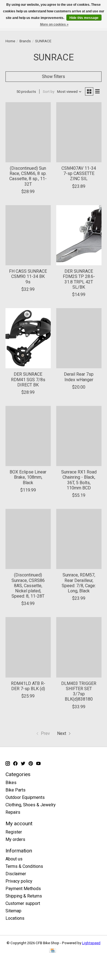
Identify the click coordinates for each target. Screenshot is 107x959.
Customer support (22, 903)
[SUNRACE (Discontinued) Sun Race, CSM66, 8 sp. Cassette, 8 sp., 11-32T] (28, 132)
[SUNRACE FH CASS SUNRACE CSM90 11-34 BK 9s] (28, 235)
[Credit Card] (52, 951)
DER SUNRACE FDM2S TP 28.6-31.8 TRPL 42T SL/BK (79, 279)
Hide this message (83, 18)
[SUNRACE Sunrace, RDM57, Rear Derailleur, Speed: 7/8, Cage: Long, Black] (79, 539)
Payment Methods (23, 888)
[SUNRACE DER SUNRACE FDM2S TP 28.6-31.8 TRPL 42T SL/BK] (79, 235)
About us (13, 859)
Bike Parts (15, 790)
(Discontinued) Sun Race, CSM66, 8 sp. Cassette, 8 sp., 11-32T (28, 176)
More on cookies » (54, 24)
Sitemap (13, 910)
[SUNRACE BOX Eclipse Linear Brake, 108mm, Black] (28, 436)
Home (10, 41)
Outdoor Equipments (25, 797)
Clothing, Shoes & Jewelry (30, 804)
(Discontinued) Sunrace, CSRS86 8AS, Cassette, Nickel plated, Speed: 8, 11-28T (28, 585)
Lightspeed (91, 943)
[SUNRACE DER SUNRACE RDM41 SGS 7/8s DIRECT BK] (28, 338)
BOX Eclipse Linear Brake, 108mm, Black (28, 477)
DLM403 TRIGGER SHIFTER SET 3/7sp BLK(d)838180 (78, 691)
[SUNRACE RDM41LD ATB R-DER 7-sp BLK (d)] (28, 647)
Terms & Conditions (24, 866)
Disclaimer (15, 873)
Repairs (12, 812)
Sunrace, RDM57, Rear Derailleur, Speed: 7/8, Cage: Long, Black (79, 582)
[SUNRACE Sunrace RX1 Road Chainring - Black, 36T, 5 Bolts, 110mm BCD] (79, 436)
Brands (25, 41)
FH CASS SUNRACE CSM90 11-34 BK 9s (28, 276)
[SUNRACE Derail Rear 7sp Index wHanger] (79, 338)
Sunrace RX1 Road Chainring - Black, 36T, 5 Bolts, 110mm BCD (79, 479)
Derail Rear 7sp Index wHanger (79, 377)
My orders (15, 839)
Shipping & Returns (23, 896)
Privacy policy (18, 881)
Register (13, 832)
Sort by (48, 92)
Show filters (53, 76)
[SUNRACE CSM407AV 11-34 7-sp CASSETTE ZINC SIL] (79, 132)
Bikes (10, 782)
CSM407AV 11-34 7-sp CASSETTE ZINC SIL (78, 173)
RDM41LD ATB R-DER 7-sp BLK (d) (28, 686)
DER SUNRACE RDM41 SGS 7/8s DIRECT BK (28, 379)
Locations (14, 918)
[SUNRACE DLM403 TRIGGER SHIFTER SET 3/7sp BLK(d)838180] (79, 647)
